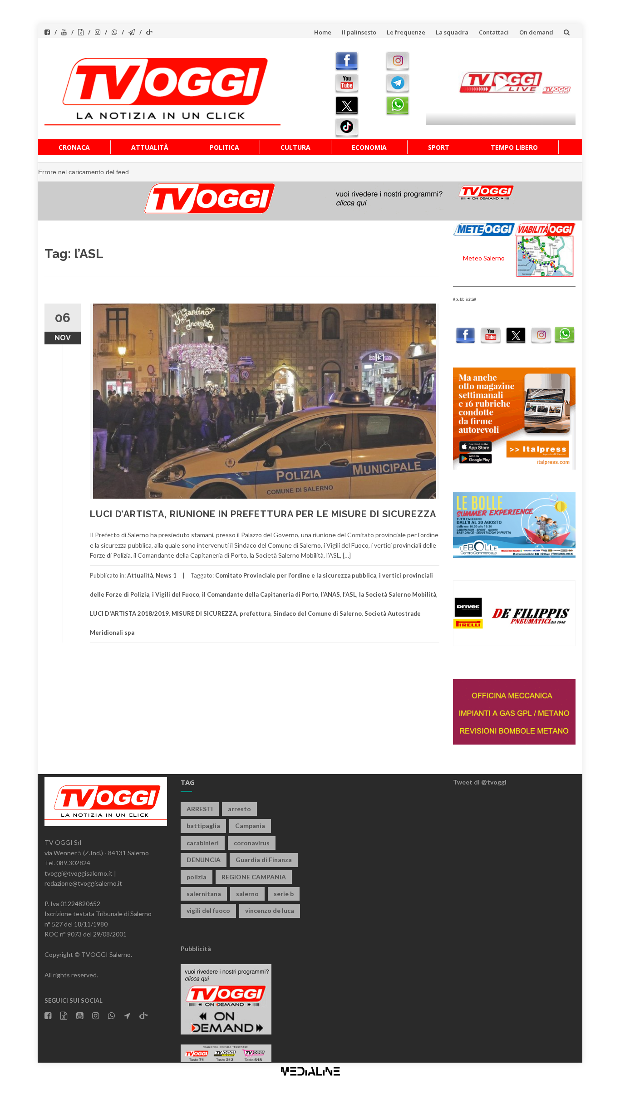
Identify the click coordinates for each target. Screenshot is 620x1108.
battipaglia (203, 825)
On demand (536, 32)
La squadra (452, 32)
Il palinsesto (359, 32)
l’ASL (349, 594)
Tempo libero (514, 147)
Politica (224, 147)
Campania (250, 825)
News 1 (166, 575)
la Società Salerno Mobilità (397, 594)
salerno (247, 893)
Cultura (295, 147)
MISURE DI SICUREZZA (204, 613)
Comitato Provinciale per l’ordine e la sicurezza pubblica (295, 575)
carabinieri (203, 843)
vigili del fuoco (208, 910)
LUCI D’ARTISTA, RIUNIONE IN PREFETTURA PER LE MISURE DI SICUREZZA (263, 514)
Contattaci (494, 32)
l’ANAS (330, 594)
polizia (197, 877)
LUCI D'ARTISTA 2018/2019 (129, 613)
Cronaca (74, 147)
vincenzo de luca (269, 910)
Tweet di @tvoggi (480, 782)
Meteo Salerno (484, 258)
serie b (284, 893)
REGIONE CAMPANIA (253, 877)
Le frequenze (406, 32)
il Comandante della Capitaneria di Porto (260, 594)
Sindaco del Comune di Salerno (317, 613)
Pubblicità (196, 948)
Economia (369, 147)
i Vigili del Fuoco (175, 594)
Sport (438, 147)
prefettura (255, 613)
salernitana (204, 893)
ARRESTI (200, 809)
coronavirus (252, 843)
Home (322, 32)
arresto (239, 809)
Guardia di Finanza (264, 859)
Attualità (149, 147)
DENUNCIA (204, 859)
